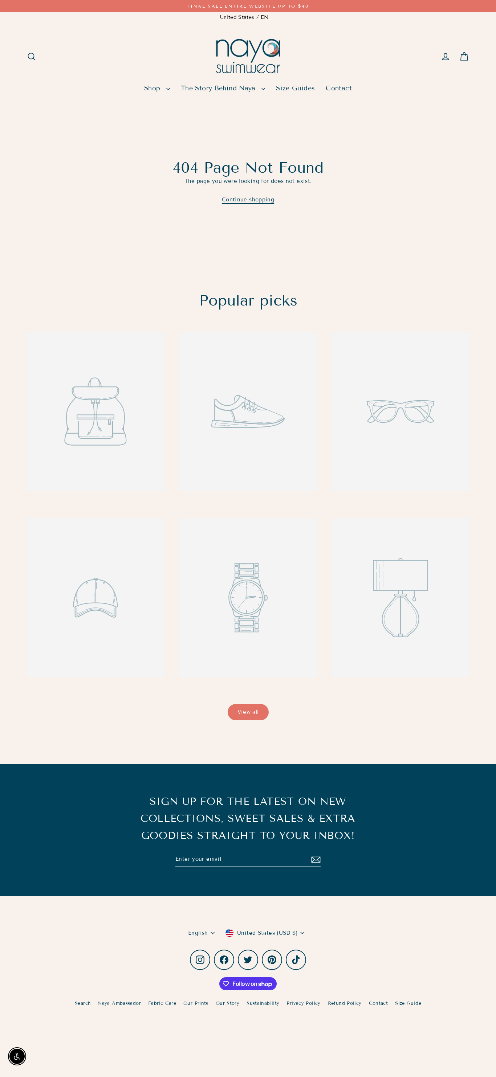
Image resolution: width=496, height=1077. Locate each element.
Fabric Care (162, 1003)
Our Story (227, 1003)
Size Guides (295, 88)
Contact (339, 88)
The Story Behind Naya (219, 88)
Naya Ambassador (119, 1003)
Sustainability (263, 1003)
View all (248, 712)
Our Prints (195, 1003)
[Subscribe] (315, 860)
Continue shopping (248, 199)
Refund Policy (345, 1003)
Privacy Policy (303, 1003)
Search (82, 1003)
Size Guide (408, 1003)
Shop (153, 88)
